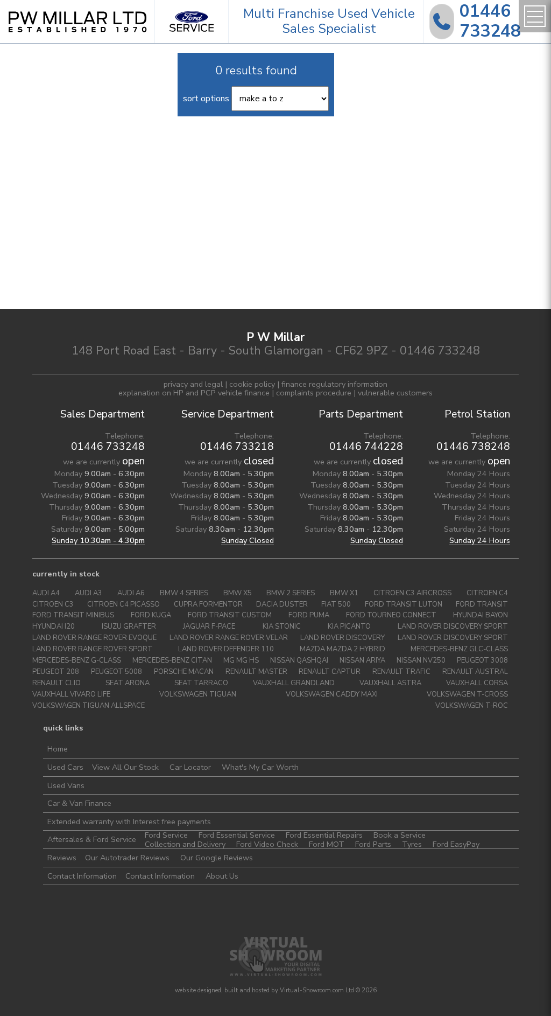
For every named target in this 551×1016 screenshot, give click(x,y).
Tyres (412, 844)
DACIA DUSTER (282, 605)
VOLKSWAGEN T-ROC (471, 706)
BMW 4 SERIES (184, 593)
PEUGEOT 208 (55, 672)
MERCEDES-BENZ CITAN (172, 661)
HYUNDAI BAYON (480, 615)
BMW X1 (344, 593)
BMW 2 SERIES (290, 593)
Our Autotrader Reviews (127, 857)
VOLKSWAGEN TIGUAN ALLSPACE (88, 706)
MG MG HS (241, 661)
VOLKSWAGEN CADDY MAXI (332, 695)
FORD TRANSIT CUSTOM (230, 615)
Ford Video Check (267, 844)
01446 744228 (366, 447)
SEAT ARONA (127, 683)
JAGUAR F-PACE (209, 627)
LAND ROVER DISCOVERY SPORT (453, 627)
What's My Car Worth (260, 767)
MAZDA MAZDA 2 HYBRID (342, 649)
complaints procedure (313, 392)
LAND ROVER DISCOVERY (342, 638)
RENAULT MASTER (256, 672)
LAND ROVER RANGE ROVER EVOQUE (94, 638)
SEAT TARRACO (201, 683)
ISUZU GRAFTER (129, 627)
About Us (222, 876)
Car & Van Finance (79, 803)
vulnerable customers (395, 392)
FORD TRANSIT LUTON (403, 605)
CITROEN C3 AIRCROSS (412, 593)
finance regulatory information (334, 384)
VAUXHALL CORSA (477, 683)
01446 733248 (108, 447)
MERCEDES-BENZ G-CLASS (76, 661)
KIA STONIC (282, 627)
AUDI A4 (46, 593)
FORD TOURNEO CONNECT (391, 615)
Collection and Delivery (185, 844)
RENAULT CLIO (56, 683)
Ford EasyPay (456, 844)
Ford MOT (326, 844)
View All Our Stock (125, 767)
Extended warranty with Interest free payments (129, 821)
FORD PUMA (308, 615)
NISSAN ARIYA (362, 661)
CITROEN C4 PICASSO (123, 605)
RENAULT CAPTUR (330, 672)
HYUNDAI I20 (53, 627)
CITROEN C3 (53, 605)
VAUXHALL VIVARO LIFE (71, 695)
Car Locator (190, 767)
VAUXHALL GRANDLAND (294, 683)
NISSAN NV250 (421, 661)
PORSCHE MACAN (184, 672)
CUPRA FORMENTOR (208, 605)
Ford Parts (373, 844)
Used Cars (65, 767)
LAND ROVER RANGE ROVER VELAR (228, 638)
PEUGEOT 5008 (116, 672)
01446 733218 (237, 447)
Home (57, 748)
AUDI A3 (88, 593)
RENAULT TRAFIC (401, 672)
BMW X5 (237, 593)
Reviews (61, 857)
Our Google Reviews (216, 857)
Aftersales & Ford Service (91, 839)
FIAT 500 (336, 605)
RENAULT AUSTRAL (475, 672)
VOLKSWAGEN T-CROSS (467, 695)
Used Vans (65, 785)
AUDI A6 (131, 593)
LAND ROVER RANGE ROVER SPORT (92, 649)
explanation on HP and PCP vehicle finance (194, 392)
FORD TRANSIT (482, 605)
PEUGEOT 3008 (482, 661)
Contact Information (82, 876)
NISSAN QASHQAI (299, 661)
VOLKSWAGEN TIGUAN (197, 695)
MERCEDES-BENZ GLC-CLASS (459, 649)
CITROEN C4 (487, 593)
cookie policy (252, 384)
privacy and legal (193, 384)
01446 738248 (473, 447)
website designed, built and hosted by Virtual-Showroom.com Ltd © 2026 (276, 990)
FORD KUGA (151, 615)
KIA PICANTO (349, 627)
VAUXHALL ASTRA (390, 683)
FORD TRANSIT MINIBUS (73, 615)
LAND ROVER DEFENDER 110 (226, 649)
